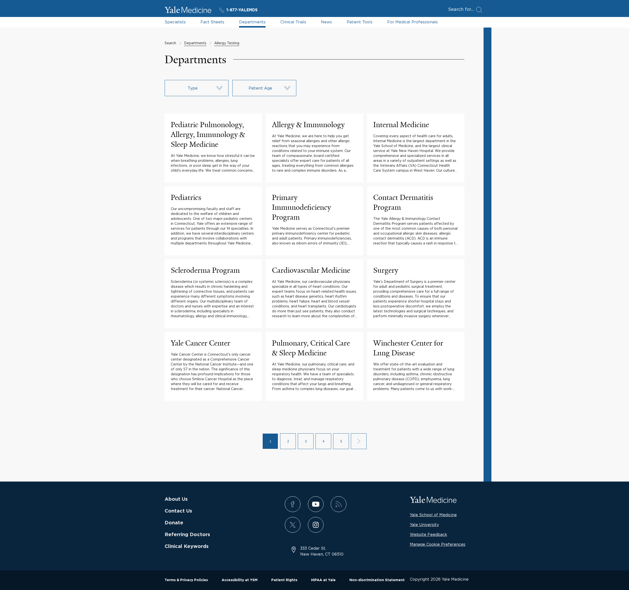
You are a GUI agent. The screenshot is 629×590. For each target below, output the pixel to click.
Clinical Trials (293, 22)
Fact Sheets (212, 22)
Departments (252, 22)
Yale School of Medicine (433, 515)
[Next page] (359, 441)
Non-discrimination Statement (377, 580)
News (326, 22)
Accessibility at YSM (239, 580)
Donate (174, 522)
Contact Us (178, 511)
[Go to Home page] (188, 10)
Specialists (175, 22)
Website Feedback (428, 534)
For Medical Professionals (412, 22)
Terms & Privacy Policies (186, 580)
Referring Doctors (187, 534)
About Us (176, 499)
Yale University (424, 524)
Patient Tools (359, 22)
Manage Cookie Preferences (437, 544)
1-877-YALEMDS (241, 10)
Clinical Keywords (187, 546)
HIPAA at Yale (323, 580)
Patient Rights (284, 580)
